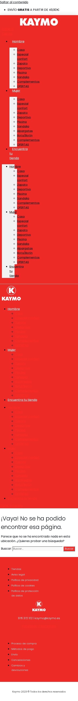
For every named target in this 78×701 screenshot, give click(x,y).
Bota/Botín (25, 135)
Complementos (28, 82)
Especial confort (22, 56)
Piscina (22, 72)
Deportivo (24, 68)
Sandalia (23, 77)
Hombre (18, 41)
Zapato (22, 63)
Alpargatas (25, 131)
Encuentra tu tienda (22, 400)
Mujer (16, 90)
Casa (21, 50)
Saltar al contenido (14, 2)
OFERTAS (23, 86)
